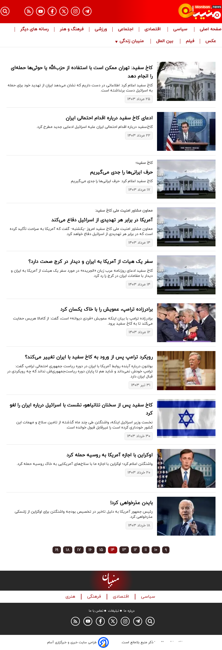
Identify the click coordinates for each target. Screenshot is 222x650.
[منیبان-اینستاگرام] (75, 11)
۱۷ (79, 550)
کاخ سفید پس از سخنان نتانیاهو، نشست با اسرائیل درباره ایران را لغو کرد (81, 409)
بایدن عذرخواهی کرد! (131, 502)
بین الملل (165, 41)
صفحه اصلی (210, 29)
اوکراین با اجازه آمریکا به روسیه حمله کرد (110, 455)
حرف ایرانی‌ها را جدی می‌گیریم (121, 172)
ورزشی (101, 29)
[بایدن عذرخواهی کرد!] (186, 516)
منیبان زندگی (131, 41)
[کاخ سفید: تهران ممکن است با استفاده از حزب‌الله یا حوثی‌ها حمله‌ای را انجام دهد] (186, 81)
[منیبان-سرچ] (150, 621)
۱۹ (56, 550)
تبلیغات (113, 611)
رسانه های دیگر (34, 29)
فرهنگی (94, 597)
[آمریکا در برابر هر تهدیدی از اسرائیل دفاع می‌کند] (186, 226)
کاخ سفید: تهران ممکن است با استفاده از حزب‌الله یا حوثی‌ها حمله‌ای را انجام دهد (82, 72)
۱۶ (90, 550)
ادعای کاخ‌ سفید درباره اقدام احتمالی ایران (109, 118)
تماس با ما (96, 611)
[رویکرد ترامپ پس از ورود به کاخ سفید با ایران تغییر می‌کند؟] (186, 370)
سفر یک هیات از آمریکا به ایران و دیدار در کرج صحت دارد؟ (90, 261)
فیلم (190, 41)
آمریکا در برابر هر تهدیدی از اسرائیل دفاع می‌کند (102, 220)
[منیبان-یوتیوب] (40, 11)
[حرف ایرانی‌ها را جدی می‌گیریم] (186, 179)
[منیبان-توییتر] (63, 11)
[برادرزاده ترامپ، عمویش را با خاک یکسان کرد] (186, 322)
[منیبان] (188, 11)
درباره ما (129, 611)
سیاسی (181, 29)
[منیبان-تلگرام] (87, 11)
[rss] (28, 11)
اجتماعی (125, 29)
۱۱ (146, 550)
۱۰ (155, 550)
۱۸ (68, 550)
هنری (71, 597)
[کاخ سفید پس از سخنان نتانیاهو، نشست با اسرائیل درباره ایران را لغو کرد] (186, 418)
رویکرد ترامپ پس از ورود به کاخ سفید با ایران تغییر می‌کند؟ (89, 357)
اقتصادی (153, 29)
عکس (210, 41)
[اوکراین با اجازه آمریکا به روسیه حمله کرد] (186, 468)
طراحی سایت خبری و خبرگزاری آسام (72, 642)
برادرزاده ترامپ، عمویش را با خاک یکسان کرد (106, 309)
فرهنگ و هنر (72, 29)
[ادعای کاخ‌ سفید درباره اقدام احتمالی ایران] (186, 131)
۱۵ (101, 550)
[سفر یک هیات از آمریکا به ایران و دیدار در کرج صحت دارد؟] (186, 275)
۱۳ (124, 550)
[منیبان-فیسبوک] (52, 11)
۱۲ (135, 550)
